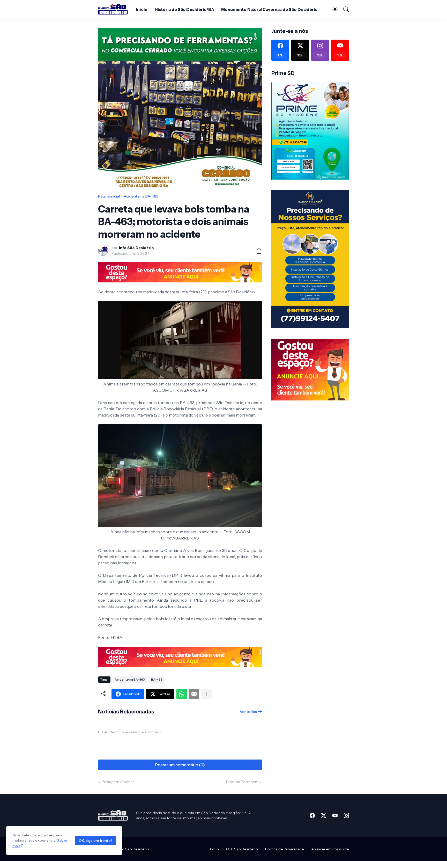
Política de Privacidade (284, 849)
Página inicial (109, 196)
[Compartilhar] (257, 250)
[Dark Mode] (332, 9)
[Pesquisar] (344, 9)
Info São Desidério (133, 849)
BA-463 (156, 679)
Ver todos (248, 711)
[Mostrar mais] (206, 694)
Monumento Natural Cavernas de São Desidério (269, 9)
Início (141, 9)
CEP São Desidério (242, 849)
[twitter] (323, 815)
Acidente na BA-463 (141, 196)
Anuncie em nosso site (330, 849)
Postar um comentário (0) (180, 764)
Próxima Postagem (242, 781)
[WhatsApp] (181, 694)
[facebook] (312, 815)
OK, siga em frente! (95, 840)
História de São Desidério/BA (184, 9)
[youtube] (335, 815)
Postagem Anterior (118, 781)
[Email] (194, 694)
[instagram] (346, 815)
